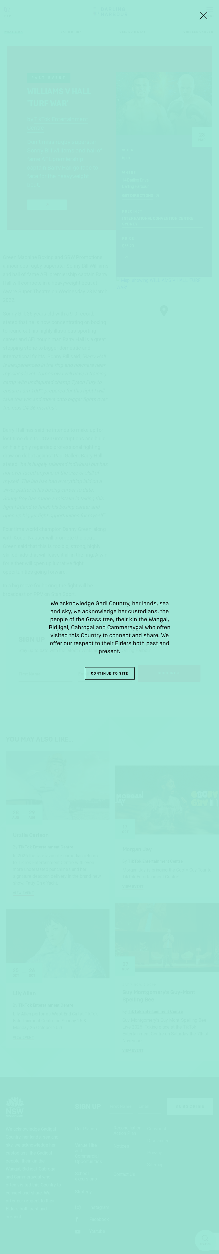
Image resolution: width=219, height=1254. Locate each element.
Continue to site (109, 673)
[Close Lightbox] (203, 15)
